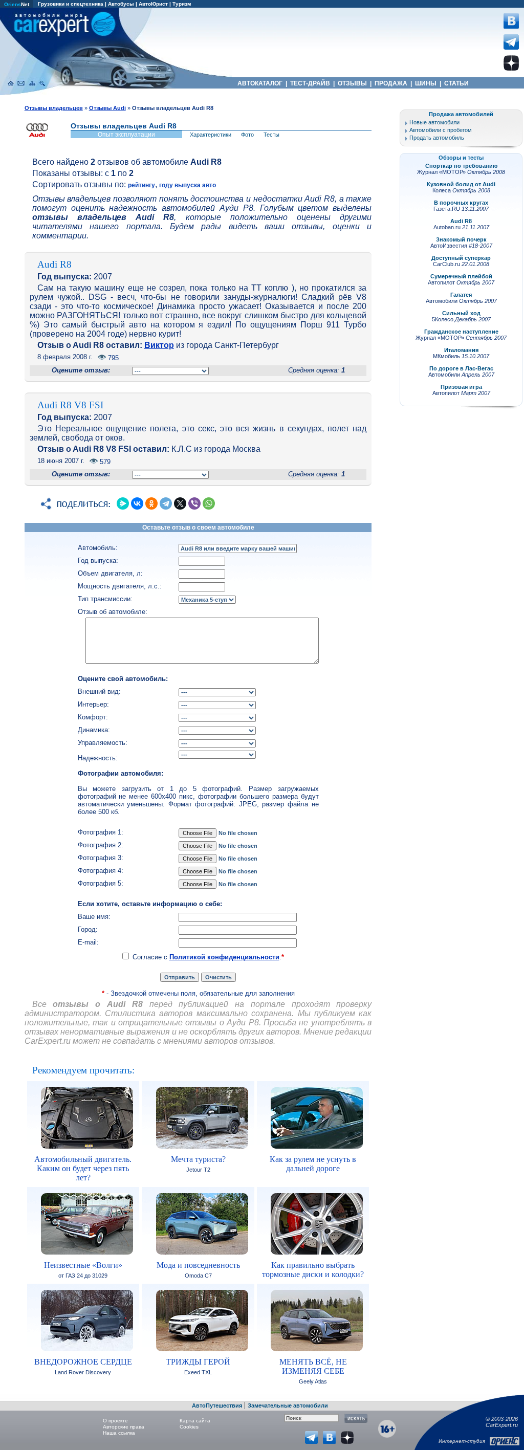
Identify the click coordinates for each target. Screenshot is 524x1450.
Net (16, 4)
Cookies (189, 1427)
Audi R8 (461, 221)
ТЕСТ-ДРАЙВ (310, 83)
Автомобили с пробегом (440, 130)
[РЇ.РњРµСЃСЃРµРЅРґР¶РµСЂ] (123, 503)
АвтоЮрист (153, 4)
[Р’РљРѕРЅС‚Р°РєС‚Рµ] (137, 503)
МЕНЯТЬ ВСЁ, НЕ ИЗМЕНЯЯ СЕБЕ (313, 1366)
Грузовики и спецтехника (70, 4)
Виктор (159, 345)
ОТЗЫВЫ (352, 83)
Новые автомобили (434, 122)
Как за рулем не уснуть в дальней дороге (313, 1164)
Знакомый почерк (461, 239)
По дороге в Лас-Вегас (461, 368)
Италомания (461, 350)
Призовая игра (461, 387)
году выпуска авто (187, 185)
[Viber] (194, 503)
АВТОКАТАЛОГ (260, 83)
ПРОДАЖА (391, 83)
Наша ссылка (119, 1433)
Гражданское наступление (461, 331)
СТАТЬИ (456, 83)
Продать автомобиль (436, 138)
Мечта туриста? (198, 1159)
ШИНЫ (425, 83)
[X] (180, 503)
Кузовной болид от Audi (461, 184)
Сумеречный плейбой (461, 276)
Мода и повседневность (198, 1265)
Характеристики (210, 134)
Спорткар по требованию (461, 166)
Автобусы (121, 4)
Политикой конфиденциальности (224, 957)
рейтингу (141, 185)
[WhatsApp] (209, 503)
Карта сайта (195, 1420)
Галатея (461, 295)
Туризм (181, 4)
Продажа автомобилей (461, 114)
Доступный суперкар (461, 258)
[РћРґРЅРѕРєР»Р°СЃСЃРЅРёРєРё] (151, 503)
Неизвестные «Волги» (83, 1265)
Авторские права (123, 1427)
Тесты (271, 134)
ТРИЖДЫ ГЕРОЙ (198, 1361)
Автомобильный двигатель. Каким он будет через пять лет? (83, 1168)
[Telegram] (166, 503)
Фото (247, 134)
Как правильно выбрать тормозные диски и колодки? (313, 1270)
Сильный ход (461, 313)
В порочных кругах (461, 203)
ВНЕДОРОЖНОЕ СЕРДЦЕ (83, 1361)
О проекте (115, 1420)
